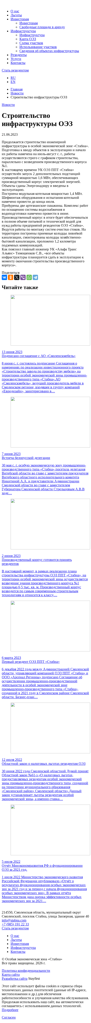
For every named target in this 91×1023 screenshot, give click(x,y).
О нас (15, 936)
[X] (16, 277)
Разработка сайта (14, 978)
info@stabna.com (14, 920)
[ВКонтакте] (4, 277)
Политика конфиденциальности (26, 970)
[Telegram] (35, 277)
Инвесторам (20, 944)
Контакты (18, 951)
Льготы (16, 940)
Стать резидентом (15, 70)
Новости (17, 93)
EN (13, 82)
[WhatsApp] (29, 277)
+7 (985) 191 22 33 (15, 924)
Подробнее (10, 1010)
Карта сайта (11, 974)
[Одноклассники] (10, 277)
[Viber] (23, 277)
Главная (17, 89)
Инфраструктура (23, 948)
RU (13, 78)
